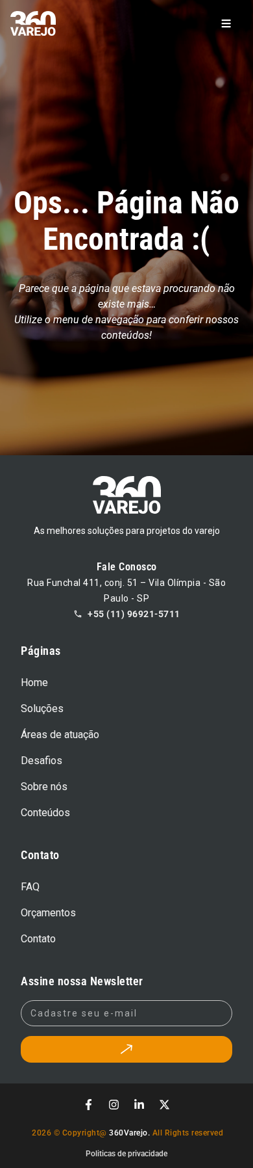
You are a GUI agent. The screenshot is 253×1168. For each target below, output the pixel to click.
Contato (38, 939)
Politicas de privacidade (126, 1154)
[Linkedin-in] (139, 1105)
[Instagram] (114, 1105)
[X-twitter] (165, 1105)
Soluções (42, 708)
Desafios (41, 760)
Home (34, 682)
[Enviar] (126, 1049)
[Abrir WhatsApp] (220, 1135)
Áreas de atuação (60, 734)
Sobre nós (44, 786)
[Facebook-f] (89, 1105)
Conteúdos (45, 812)
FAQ (30, 887)
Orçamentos (48, 913)
